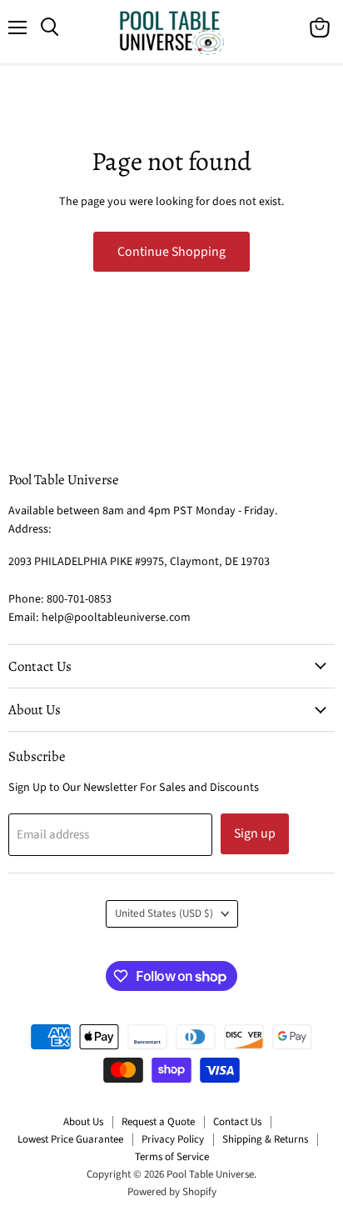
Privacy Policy (173, 1139)
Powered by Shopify (171, 1191)
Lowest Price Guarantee (70, 1139)
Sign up (255, 833)
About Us (83, 1121)
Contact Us (237, 1121)
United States (164, 913)
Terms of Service (172, 1156)
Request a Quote (158, 1121)
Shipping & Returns (265, 1139)
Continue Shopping (171, 252)
